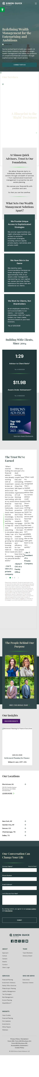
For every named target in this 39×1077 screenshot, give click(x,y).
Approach (5, 953)
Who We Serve (29, 976)
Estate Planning (7, 1000)
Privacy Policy (15, 1039)
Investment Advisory (8, 983)
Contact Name (7, 866)
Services (6, 976)
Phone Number (7, 875)
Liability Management (9, 991)
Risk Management (7, 997)
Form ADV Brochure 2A (23, 1041)
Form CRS (11, 1041)
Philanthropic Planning (9, 988)
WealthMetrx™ (6, 1003)
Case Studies (6, 1015)
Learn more (7, 793)
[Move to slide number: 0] (10, 577)
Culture (4, 956)
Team (25, 949)
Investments (6, 1024)
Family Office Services (9, 985)
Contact (5, 964)
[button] (36, 3)
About (5, 949)
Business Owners (28, 983)
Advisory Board (27, 956)
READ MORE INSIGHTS (11, 721)
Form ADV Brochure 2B (19, 1043)
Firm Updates (6, 1021)
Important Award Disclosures (23, 436)
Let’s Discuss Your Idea (10, 893)
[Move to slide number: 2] (14, 577)
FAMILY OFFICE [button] (7, 97)
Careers (4, 959)
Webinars (5, 1030)
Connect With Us (19, 65)
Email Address (7, 884)
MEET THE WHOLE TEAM (18, 705)
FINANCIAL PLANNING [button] (9, 82)
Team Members (27, 953)
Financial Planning (7, 980)
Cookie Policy (19, 1048)
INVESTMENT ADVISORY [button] (10, 89)
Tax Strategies (7, 994)
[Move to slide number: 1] (12, 577)
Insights (5, 1011)
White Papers (6, 1027)
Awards (4, 962)
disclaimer (9, 911)
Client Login (6, 967)
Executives (26, 980)
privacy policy (31, 909)
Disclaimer (24, 1039)
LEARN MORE (30, 133)
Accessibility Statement (19, 1045)
